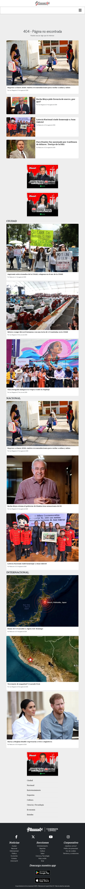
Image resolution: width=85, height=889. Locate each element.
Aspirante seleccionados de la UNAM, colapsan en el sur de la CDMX (35, 274)
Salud (42, 853)
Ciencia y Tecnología (35, 805)
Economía (31, 810)
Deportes (30, 795)
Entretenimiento (34, 790)
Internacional (14, 850)
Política (14, 853)
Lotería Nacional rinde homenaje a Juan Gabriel (27, 564)
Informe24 (14, 860)
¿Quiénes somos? (71, 845)
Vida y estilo (42, 858)
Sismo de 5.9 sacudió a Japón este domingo (25, 629)
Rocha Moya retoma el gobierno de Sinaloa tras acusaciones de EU (34, 506)
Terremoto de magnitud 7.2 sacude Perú (23, 684)
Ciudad (30, 780)
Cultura (30, 800)
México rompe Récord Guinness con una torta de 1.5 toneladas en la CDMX (37, 332)
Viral (42, 860)
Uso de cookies (71, 850)
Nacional (30, 785)
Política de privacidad (71, 848)
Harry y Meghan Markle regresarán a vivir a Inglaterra (29, 742)
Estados (30, 815)
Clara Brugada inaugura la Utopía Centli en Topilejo (28, 390)
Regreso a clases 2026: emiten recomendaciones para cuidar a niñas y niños (38, 88)
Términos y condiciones (71, 853)
